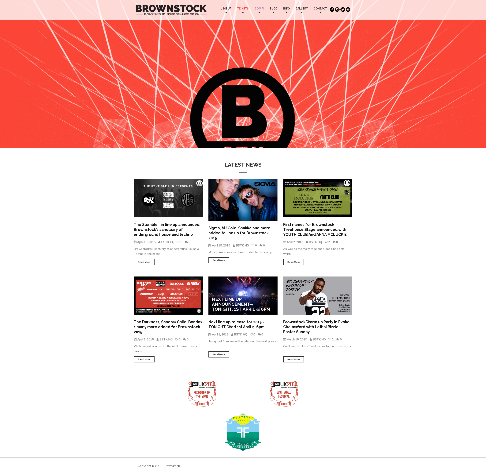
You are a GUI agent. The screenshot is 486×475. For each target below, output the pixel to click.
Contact (320, 8)
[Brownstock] (171, 6)
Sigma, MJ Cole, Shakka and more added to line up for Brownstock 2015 (239, 233)
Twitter (343, 9)
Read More (144, 262)
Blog (274, 8)
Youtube (348, 9)
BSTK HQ (167, 242)
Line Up (226, 8)
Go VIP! (259, 8)
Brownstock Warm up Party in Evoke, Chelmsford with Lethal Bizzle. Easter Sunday (316, 327)
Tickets (243, 8)
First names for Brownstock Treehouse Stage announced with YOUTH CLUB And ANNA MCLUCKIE (315, 229)
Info (286, 8)
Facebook (332, 9)
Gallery (301, 8)
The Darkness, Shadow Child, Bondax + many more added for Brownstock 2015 (168, 327)
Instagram (337, 9)
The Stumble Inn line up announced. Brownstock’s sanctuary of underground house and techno (167, 229)
